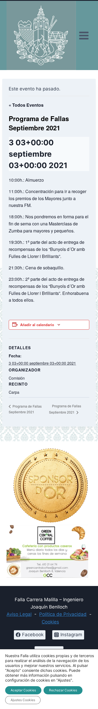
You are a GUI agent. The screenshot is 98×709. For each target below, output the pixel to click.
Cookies (50, 622)
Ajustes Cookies (23, 700)
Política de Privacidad (63, 614)
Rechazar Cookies (63, 690)
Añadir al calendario (37, 324)
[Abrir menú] (83, 35)
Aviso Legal (19, 614)
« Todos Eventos (26, 105)
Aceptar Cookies (23, 690)
